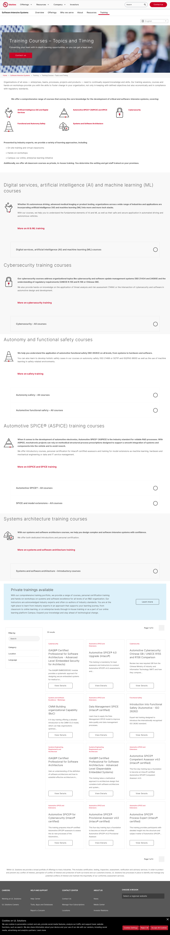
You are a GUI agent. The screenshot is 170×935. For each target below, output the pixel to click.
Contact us (158, 4)
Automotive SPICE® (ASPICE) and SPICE (90, 110)
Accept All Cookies (159, 928)
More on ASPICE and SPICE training (37, 466)
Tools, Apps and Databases (41, 904)
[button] (26, 4)
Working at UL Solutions (11, 899)
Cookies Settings (131, 928)
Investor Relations (101, 910)
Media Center (99, 904)
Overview (39, 12)
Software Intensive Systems (15, 12)
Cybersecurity (134, 110)
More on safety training (30, 373)
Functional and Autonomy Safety (31, 123)
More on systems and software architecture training (46, 549)
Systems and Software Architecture (88, 123)
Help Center (35, 899)
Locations (66, 910)
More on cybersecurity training (35, 302)
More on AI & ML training (31, 228)
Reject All (144, 928)
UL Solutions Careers (10, 904)
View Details (60, 686)
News (96, 899)
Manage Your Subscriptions (73, 904)
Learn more (147, 602)
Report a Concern (37, 910)
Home (5, 75)
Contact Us (66, 899)
